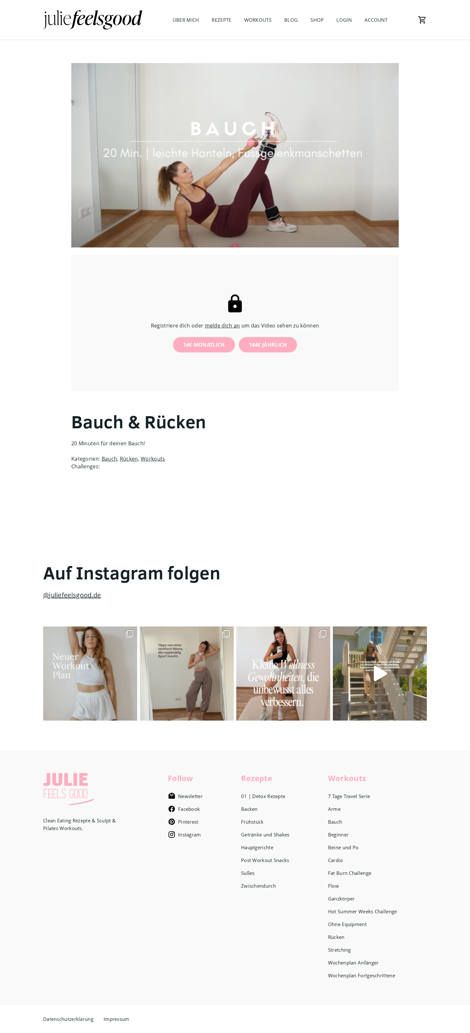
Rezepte (221, 20)
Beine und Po (343, 847)
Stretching (339, 950)
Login (344, 20)
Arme (334, 809)
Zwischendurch (258, 886)
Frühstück (252, 822)
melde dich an (222, 325)
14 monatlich (204, 344)
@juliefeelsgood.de (72, 595)
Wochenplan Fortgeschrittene (361, 975)
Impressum (116, 1019)
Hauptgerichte (257, 847)
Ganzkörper (341, 898)
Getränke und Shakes (265, 834)
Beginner (338, 834)
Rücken (129, 458)
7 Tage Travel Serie (349, 796)
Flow (333, 886)
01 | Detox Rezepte (263, 796)
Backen (249, 809)
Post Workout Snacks (265, 860)
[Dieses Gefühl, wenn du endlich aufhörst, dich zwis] (380, 673)
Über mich (186, 20)
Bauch (109, 458)
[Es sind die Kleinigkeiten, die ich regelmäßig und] (283, 673)
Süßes (248, 873)
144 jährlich (268, 344)
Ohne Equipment (347, 924)
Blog (291, 20)
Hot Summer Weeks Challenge (362, 911)
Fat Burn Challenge (349, 873)
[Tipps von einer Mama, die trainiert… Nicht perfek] (187, 673)
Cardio (335, 860)
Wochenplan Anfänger (353, 962)
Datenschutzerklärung (68, 1019)
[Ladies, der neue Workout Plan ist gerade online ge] (90, 673)
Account (376, 20)
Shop (317, 20)
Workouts (257, 20)
